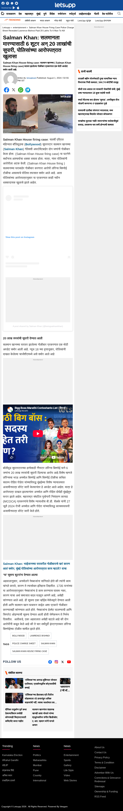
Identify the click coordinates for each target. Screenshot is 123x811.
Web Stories (70, 780)
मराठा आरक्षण (45, 20)
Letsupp (6, 27)
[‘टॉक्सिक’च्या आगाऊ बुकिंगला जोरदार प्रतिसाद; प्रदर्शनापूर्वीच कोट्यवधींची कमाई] (14, 683)
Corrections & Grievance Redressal (107, 780)
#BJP (5, 765)
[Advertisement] (38, 301)
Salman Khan (48, 643)
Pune (36, 770)
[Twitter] (13, 90)
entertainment (19, 27)
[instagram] (56, 663)
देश (20, 13)
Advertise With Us (104, 772)
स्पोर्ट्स (72, 13)
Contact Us (100, 752)
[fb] (50, 663)
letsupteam (31, 78)
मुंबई (38, 13)
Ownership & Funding (106, 791)
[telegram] (27, 90)
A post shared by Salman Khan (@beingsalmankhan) (38, 326)
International (39, 780)
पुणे (45, 13)
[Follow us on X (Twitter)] (62, 663)
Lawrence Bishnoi (40, 636)
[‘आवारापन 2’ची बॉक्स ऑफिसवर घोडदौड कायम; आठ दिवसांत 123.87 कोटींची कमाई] (65, 681)
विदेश (52, 13)
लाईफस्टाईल (85, 13)
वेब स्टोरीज (107, 13)
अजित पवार (7, 775)
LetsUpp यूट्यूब (84, 20)
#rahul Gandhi (10, 760)
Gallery (67, 765)
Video (67, 775)
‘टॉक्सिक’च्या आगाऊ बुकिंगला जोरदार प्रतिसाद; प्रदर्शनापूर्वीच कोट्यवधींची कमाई (41, 684)
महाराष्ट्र (29, 13)
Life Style (69, 770)
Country (37, 775)
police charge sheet (24, 643)
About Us (99, 747)
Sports (67, 760)
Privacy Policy (102, 757)
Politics (37, 755)
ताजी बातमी (86, 71)
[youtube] (69, 663)
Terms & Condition (104, 762)
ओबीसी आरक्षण (30, 20)
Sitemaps (99, 786)
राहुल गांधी (70, 20)
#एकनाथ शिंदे (8, 770)
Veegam (64, 806)
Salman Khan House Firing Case (29, 651)
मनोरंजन (62, 13)
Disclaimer (100, 767)
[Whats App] (20, 90)
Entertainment (71, 755)
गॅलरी (96, 13)
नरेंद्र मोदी (58, 20)
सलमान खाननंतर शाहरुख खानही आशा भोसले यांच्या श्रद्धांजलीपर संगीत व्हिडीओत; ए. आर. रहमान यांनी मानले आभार (45, 717)
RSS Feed (100, 796)
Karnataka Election (12, 755)
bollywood (18, 636)
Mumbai (37, 765)
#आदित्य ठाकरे (8, 780)
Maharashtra (39, 760)
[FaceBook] (6, 90)
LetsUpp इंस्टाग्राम (103, 20)
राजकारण (10, 13)
